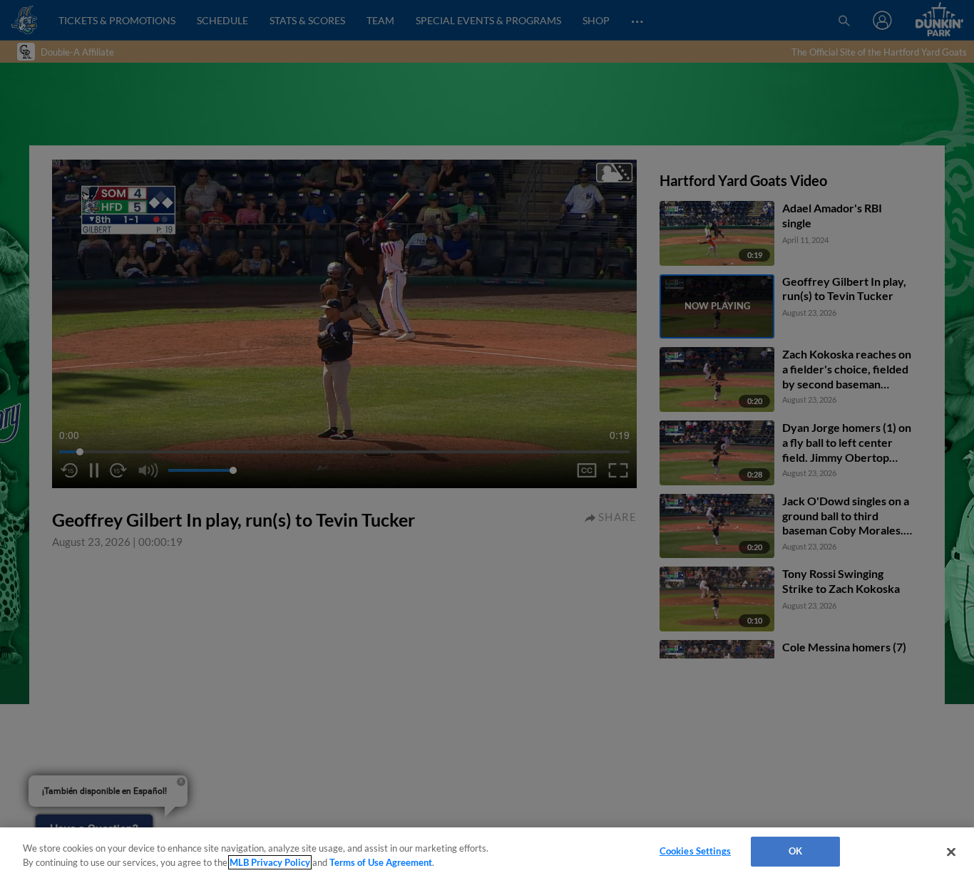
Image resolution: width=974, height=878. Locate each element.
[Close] (951, 851)
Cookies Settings (695, 851)
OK (795, 851)
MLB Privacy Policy (270, 862)
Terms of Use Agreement (380, 862)
